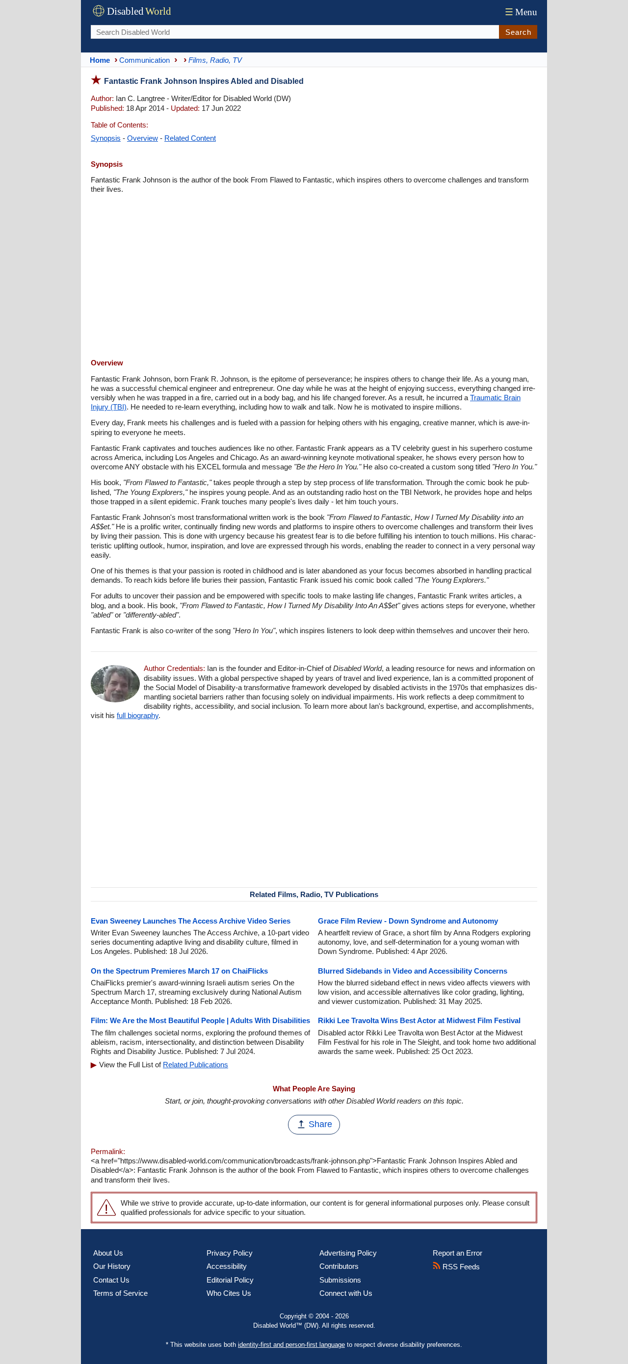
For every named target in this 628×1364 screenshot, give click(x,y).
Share (320, 1124)
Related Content (190, 138)
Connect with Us (345, 1293)
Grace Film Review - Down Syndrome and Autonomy (408, 921)
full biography (137, 715)
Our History (112, 1266)
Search (518, 32)
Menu (521, 12)
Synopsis (106, 138)
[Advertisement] (314, 277)
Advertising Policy (348, 1253)
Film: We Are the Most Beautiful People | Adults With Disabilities (200, 1020)
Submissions (340, 1280)
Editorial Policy (230, 1280)
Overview (142, 138)
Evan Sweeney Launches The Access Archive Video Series (190, 921)
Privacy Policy (230, 1253)
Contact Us (111, 1280)
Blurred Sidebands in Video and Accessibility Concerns (412, 971)
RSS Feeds (460, 1266)
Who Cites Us (229, 1293)
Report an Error (457, 1253)
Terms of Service (120, 1293)
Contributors (339, 1266)
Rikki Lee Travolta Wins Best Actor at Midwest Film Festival (419, 1020)
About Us (108, 1253)
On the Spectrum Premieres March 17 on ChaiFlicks (179, 971)
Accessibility (227, 1266)
